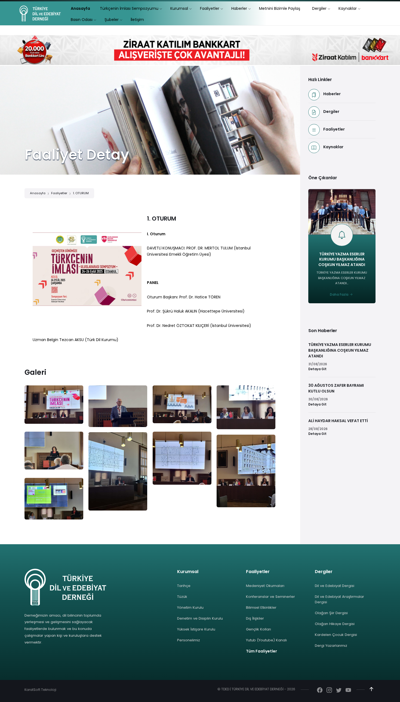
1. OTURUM (81, 193)
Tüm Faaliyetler (261, 651)
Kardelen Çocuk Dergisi (336, 634)
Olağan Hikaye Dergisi (335, 623)
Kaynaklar (333, 147)
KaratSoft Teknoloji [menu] (40, 689)
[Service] (53, 404)
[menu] (80, 8)
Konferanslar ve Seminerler (270, 596)
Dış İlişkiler (255, 618)
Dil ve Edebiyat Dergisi (334, 585)
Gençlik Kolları (258, 629)
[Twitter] (338, 690)
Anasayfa (37, 193)
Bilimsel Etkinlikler (261, 607)
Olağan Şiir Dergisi (331, 613)
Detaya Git (317, 369)
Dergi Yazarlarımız (331, 645)
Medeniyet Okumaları (265, 585)
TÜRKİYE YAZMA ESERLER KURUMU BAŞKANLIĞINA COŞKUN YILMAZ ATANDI (341, 259)
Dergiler (331, 111)
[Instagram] (329, 690)
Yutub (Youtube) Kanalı (266, 640)
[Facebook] (319, 690)
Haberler (332, 94)
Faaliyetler (59, 193)
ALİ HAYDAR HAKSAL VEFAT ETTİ (338, 420)
